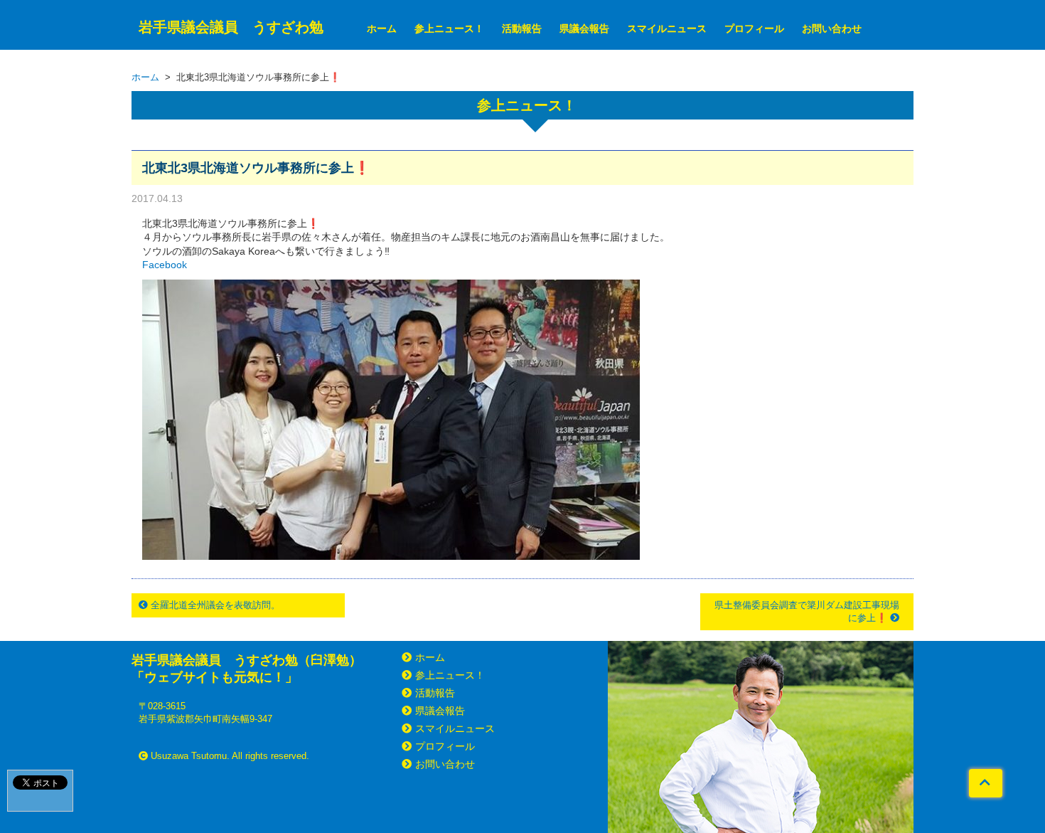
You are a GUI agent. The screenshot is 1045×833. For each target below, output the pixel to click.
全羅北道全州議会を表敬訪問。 (214, 605)
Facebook (164, 264)
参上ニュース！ (449, 28)
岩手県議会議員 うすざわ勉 (231, 27)
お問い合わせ (832, 28)
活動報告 (522, 28)
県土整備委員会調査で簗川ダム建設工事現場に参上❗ (806, 611)
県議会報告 (584, 28)
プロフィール (754, 28)
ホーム (382, 28)
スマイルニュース (667, 28)
